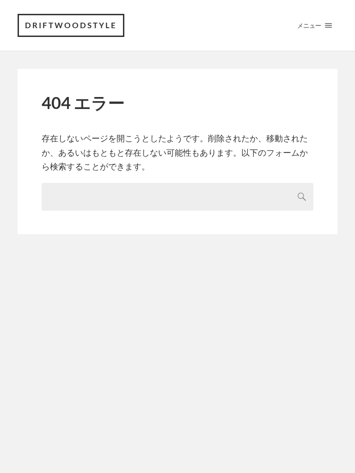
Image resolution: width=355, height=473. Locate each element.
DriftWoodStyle (71, 25)
